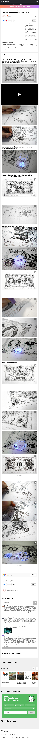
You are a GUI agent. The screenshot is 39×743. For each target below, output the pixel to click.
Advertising (11, 737)
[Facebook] (1, 734)
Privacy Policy (14, 740)
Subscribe (31, 712)
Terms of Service (20, 740)
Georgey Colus (6, 605)
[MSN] (12, 734)
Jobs (20, 737)
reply (8, 633)
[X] (7, 734)
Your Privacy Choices (4, 737)
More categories (8, 708)
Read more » (19, 592)
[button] (33, 668)
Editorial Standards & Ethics (6, 740)
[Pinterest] (5, 734)
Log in (37, 1)
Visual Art (9, 10)
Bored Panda (5, 731)
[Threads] (10, 734)
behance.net (9, 49)
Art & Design (5, 10)
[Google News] (14, 734)
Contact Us (23, 737)
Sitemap (28, 737)
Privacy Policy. (23, 715)
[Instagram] (3, 734)
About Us (16, 737)
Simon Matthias (6, 617)
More (26, 4)
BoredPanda (6, 1)
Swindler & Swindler (7, 15)
